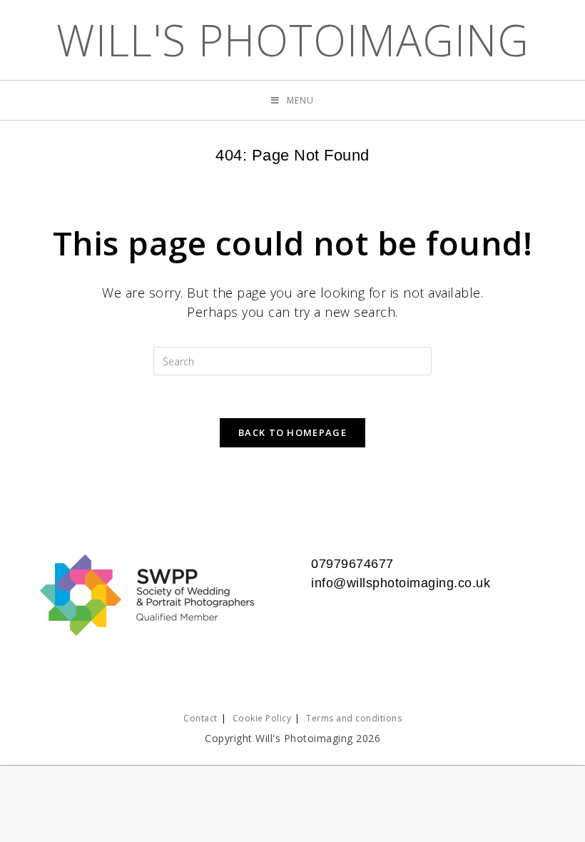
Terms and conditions (354, 718)
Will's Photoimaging (292, 40)
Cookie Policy (262, 718)
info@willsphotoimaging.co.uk (400, 583)
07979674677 (352, 564)
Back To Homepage (292, 432)
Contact (200, 718)
